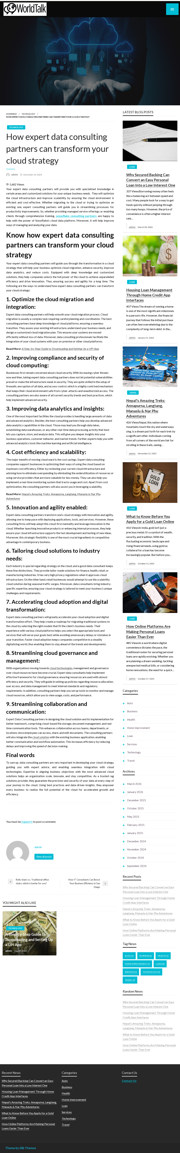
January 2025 (135, 833)
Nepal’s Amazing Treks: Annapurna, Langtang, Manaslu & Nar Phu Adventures (145, 408)
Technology (28, 114)
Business (132, 711)
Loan (132, 167)
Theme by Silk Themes (20, 1148)
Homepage (11, 114)
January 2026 (135, 792)
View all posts (44, 856)
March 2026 (134, 783)
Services (132, 744)
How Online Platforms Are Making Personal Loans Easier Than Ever (148, 631)
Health (131, 719)
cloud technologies (61, 668)
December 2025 (136, 800)
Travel (133, 392)
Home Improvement (138, 727)
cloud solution (40, 737)
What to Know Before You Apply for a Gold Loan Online (150, 519)
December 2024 (136, 841)
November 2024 (136, 849)
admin (14, 174)
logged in (27, 821)
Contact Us (129, 1080)
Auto (130, 703)
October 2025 (135, 808)
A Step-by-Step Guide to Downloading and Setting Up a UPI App (60, 348)
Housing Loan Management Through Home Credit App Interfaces (149, 295)
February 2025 (135, 824)
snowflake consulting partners (76, 216)
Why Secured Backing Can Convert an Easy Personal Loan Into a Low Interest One (150, 179)
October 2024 (135, 857)
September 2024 (136, 865)
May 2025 (133, 816)
